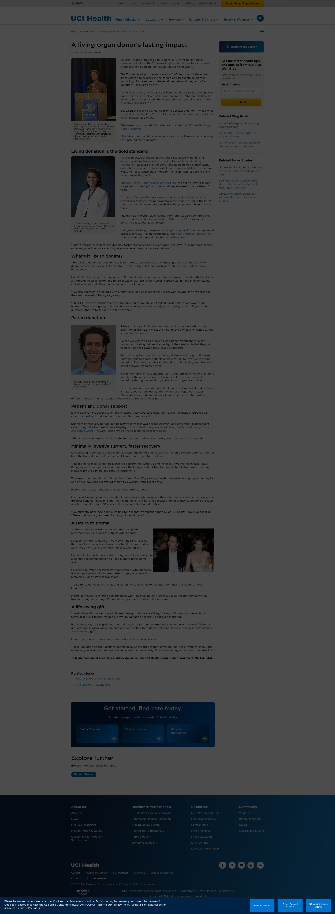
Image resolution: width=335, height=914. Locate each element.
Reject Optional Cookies (290, 905)
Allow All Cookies (262, 905)
